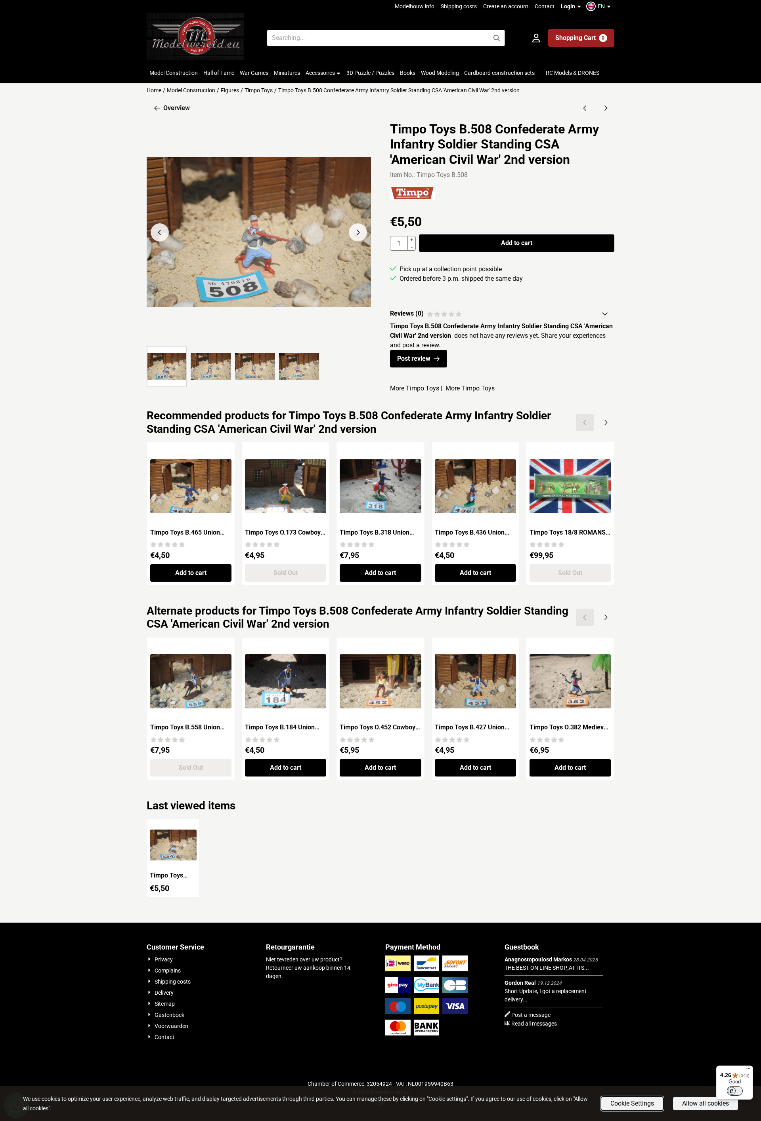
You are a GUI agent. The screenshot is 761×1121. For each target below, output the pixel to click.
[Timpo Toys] (412, 198)
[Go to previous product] (585, 108)
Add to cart (516, 243)
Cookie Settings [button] (632, 1103)
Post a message (531, 1015)
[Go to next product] (605, 108)
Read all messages (534, 1023)
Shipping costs (459, 6)
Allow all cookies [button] (705, 1103)
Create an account (505, 6)
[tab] (502, 314)
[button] (599, 6)
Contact (544, 6)
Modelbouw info (414, 6)
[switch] (735, 1091)
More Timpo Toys (414, 388)
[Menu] (748, 1070)
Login (568, 6)
